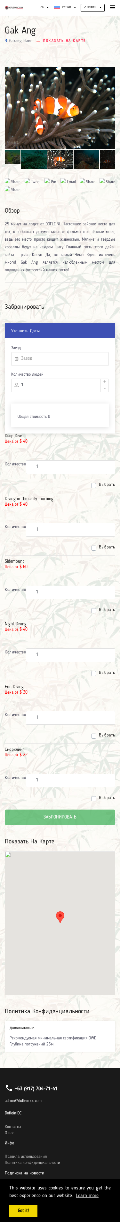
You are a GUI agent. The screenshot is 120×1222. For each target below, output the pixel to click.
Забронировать (60, 817)
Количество (15, 464)
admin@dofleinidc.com (23, 1101)
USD (42, 7)
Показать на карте (64, 41)
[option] (60, 108)
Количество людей (27, 375)
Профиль (91, 7)
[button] (60, 917)
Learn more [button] (87, 1195)
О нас (9, 1133)
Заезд (16, 348)
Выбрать (107, 484)
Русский (66, 7)
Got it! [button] (23, 1211)
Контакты (13, 1127)
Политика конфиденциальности (32, 1163)
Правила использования (26, 1157)
